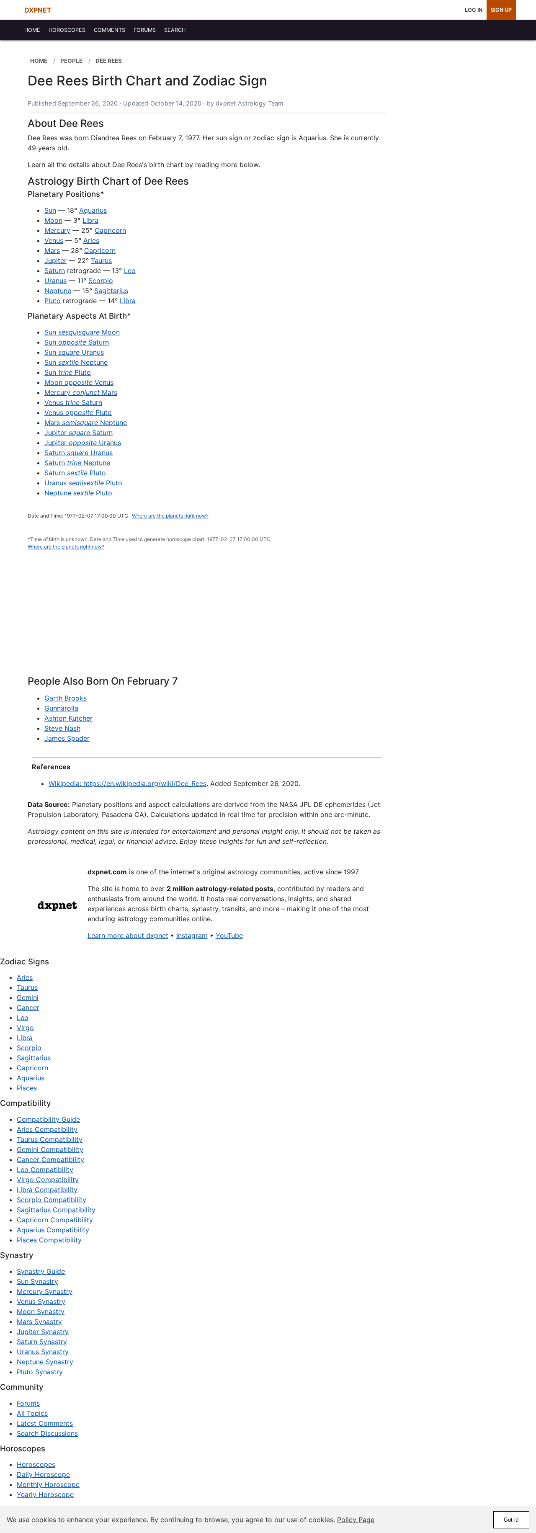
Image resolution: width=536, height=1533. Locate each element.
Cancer (28, 1007)
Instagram (192, 935)
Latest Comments (45, 1423)
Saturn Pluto (75, 473)
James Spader (67, 738)
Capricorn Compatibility (55, 1220)
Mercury (57, 230)
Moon (53, 220)
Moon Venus (78, 382)
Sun (50, 210)
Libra (90, 220)
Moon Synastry (40, 1311)
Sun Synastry (37, 1281)
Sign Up (501, 10)
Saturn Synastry (42, 1341)
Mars (52, 250)
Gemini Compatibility (50, 1149)
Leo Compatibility (45, 1169)
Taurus (101, 260)
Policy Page (355, 1519)
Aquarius (93, 210)
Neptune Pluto (78, 493)
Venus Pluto (78, 412)
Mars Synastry (39, 1321)
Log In (473, 10)
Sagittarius (111, 290)
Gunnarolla (61, 708)
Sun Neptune (76, 362)
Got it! (511, 1520)
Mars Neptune (85, 422)
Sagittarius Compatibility (56, 1210)
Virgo (25, 1027)
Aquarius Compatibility (53, 1230)
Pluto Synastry (40, 1372)
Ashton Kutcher (68, 718)
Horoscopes (36, 1464)
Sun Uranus (74, 352)
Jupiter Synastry (43, 1331)
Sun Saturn (76, 342)
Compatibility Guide (48, 1119)
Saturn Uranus (78, 452)
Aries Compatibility (47, 1129)
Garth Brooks (65, 698)
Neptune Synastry (45, 1362)
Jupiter (55, 260)
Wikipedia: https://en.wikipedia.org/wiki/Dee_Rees (127, 783)
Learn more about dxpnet (128, 935)
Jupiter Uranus (82, 442)
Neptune (57, 290)
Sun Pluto (67, 372)
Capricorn (110, 230)
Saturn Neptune (77, 463)
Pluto (52, 300)
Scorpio (100, 280)
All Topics (32, 1413)
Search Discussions (47, 1433)
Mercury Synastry (44, 1291)
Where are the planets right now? (170, 516)
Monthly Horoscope (48, 1484)
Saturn (54, 270)
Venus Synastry (41, 1301)
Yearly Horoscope (45, 1494)
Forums (28, 1403)
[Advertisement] (207, 617)
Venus (53, 240)
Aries (91, 240)
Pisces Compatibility (49, 1240)
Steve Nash (62, 728)
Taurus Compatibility (49, 1139)
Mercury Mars (80, 392)
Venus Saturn (73, 402)
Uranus (55, 280)
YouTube (229, 935)
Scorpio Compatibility (51, 1199)
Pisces (27, 1088)
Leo (130, 270)
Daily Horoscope (43, 1474)
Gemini (28, 997)
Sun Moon (82, 332)
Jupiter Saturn (78, 432)
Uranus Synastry (43, 1351)
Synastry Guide (41, 1271)
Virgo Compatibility (48, 1179)
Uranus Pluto (83, 483)
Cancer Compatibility (50, 1159)
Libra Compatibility (47, 1189)
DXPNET (38, 10)
